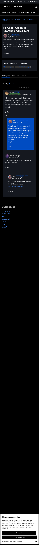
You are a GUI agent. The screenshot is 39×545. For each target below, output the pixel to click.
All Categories (6, 211)
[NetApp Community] (12, 6)
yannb (11, 92)
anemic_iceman (14, 155)
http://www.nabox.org (15, 186)
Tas (9, 35)
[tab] (6, 75)
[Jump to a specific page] (34, 87)
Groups (4, 222)
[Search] (35, 7)
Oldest (11, 84)
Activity (4, 216)
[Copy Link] (16, 37)
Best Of (4, 227)
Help (3, 224)
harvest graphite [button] (8, 67)
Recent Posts (6, 214)
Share (6, 54)
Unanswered (19, 219)
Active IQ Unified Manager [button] (23, 67)
